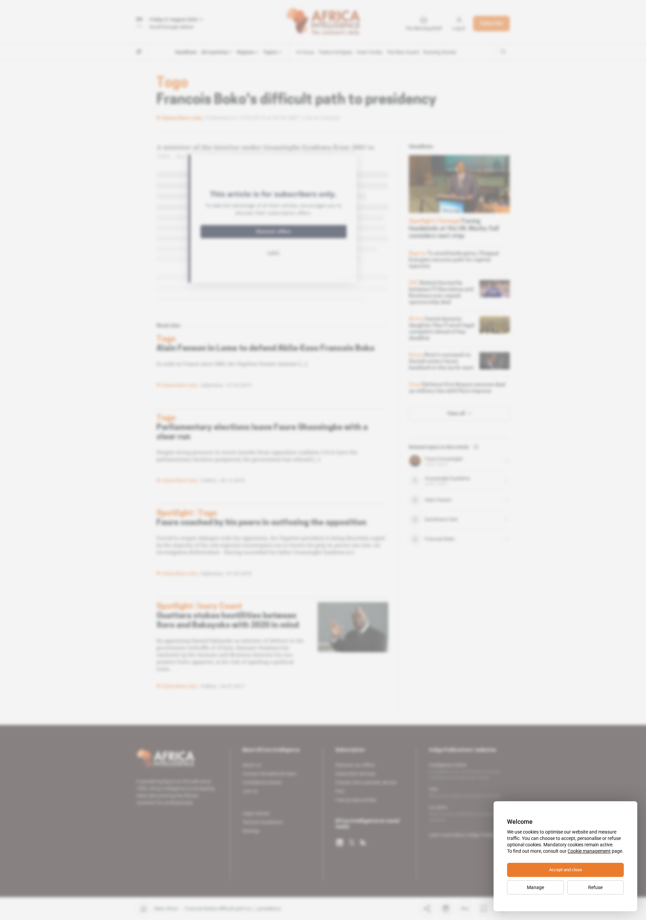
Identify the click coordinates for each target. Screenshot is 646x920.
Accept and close (565, 869)
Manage (535, 887)
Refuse (595, 887)
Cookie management (589, 851)
